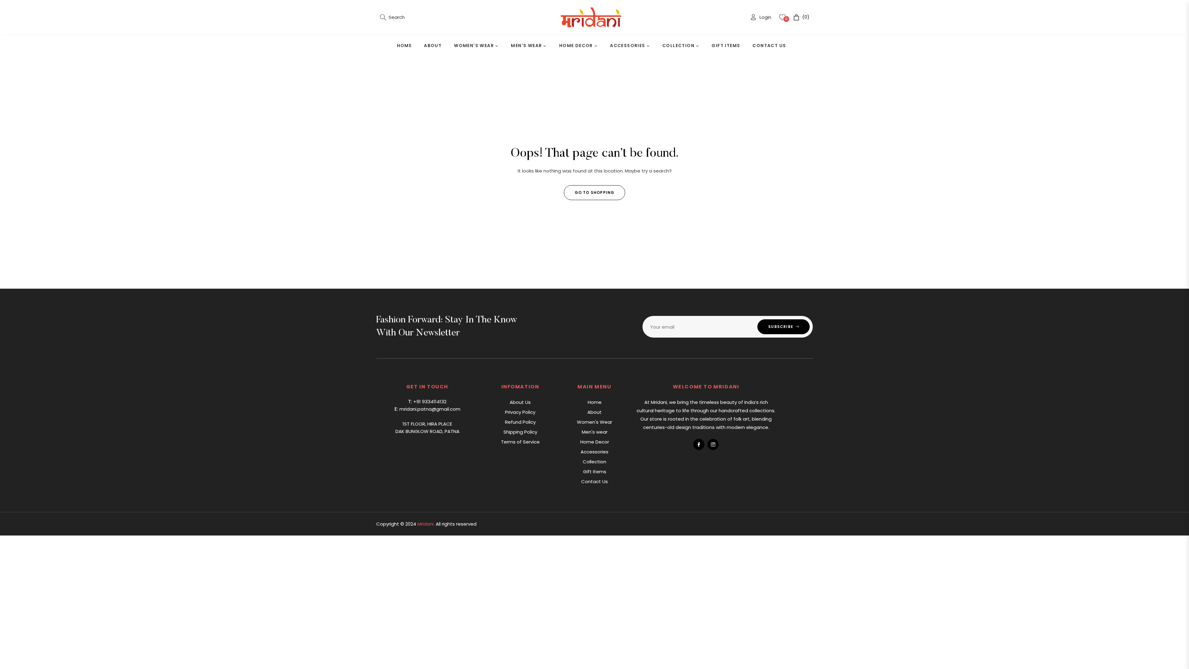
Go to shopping (595, 192)
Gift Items (594, 471)
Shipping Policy (520, 432)
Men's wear (595, 432)
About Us (520, 402)
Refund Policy (520, 422)
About (594, 412)
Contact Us (594, 481)
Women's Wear (594, 422)
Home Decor (594, 442)
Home (595, 402)
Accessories (594, 451)
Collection (594, 461)
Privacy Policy (520, 412)
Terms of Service (520, 442)
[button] (392, 17)
